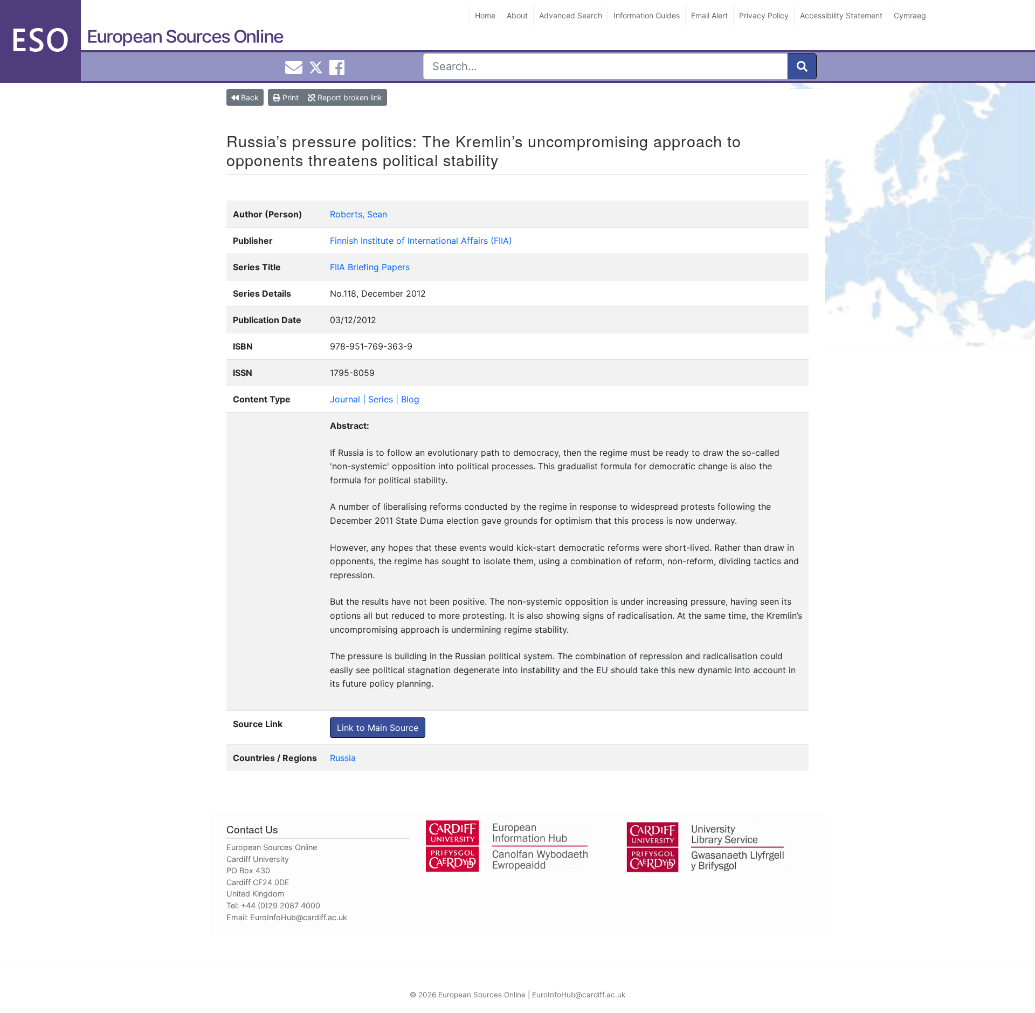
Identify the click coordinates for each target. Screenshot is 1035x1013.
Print (289, 97)
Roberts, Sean (358, 214)
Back (249, 97)
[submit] (802, 66)
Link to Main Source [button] (377, 727)
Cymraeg (910, 15)
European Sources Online (185, 36)
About (517, 15)
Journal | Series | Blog (374, 399)
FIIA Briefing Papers (370, 267)
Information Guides (646, 15)
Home (485, 15)
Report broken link (348, 97)
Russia (343, 757)
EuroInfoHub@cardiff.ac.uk (298, 917)
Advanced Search (570, 15)
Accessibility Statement (841, 15)
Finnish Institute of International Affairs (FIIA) (421, 240)
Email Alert (709, 15)
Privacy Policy (764, 15)
